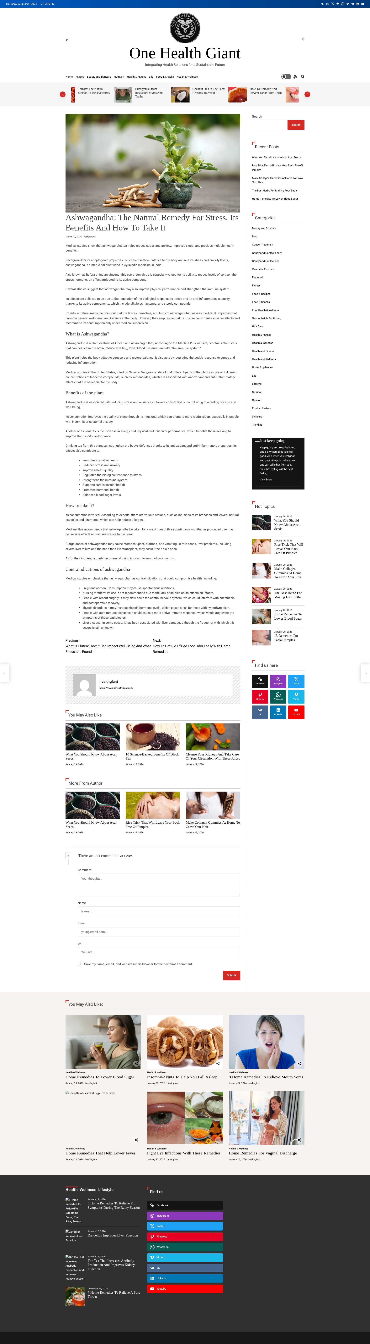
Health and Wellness (264, 359)
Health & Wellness (187, 76)
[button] (63, 94)
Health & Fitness (136, 76)
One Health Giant (185, 53)
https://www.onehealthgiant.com (116, 688)
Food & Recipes (261, 293)
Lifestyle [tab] (106, 1189)
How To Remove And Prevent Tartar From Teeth (223, 91)
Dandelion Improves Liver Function (113, 1235)
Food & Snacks (165, 76)
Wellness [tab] (88, 1189)
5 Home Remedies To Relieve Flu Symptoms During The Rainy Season (114, 1205)
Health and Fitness (263, 351)
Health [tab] (72, 1189)
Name (82, 903)
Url (80, 944)
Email (81, 923)
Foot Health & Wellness (265, 310)
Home (69, 76)
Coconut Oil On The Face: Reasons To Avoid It (166, 91)
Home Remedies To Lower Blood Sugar (275, 198)
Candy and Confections (265, 261)
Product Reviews (262, 408)
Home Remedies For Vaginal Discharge (263, 1153)
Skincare (257, 416)
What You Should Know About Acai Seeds (276, 157)
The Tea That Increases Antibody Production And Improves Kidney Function (111, 1265)
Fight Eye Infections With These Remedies (184, 1153)
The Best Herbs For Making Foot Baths (275, 190)
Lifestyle (257, 383)
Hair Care (257, 326)
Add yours (126, 855)
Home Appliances (262, 367)
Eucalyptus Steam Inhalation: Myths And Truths (106, 92)
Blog (254, 236)
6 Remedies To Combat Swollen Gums (278, 91)
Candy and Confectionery (267, 252)
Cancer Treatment (262, 244)
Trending (257, 424)
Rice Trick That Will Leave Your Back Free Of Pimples (288, 549)
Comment (84, 870)
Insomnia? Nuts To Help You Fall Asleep (182, 1077)
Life (151, 76)
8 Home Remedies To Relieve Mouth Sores (266, 1077)
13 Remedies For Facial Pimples (286, 638)
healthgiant (89, 236)
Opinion (256, 400)
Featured (257, 277)
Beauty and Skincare (99, 76)
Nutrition (119, 76)
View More (266, 479)
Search (257, 116)
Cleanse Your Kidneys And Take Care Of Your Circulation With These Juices (213, 756)
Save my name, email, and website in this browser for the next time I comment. (138, 964)
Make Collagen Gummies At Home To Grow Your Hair (287, 573)
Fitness (80, 76)
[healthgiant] (84, 685)
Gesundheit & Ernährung (266, 318)
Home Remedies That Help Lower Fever (100, 1153)
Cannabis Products (263, 269)
